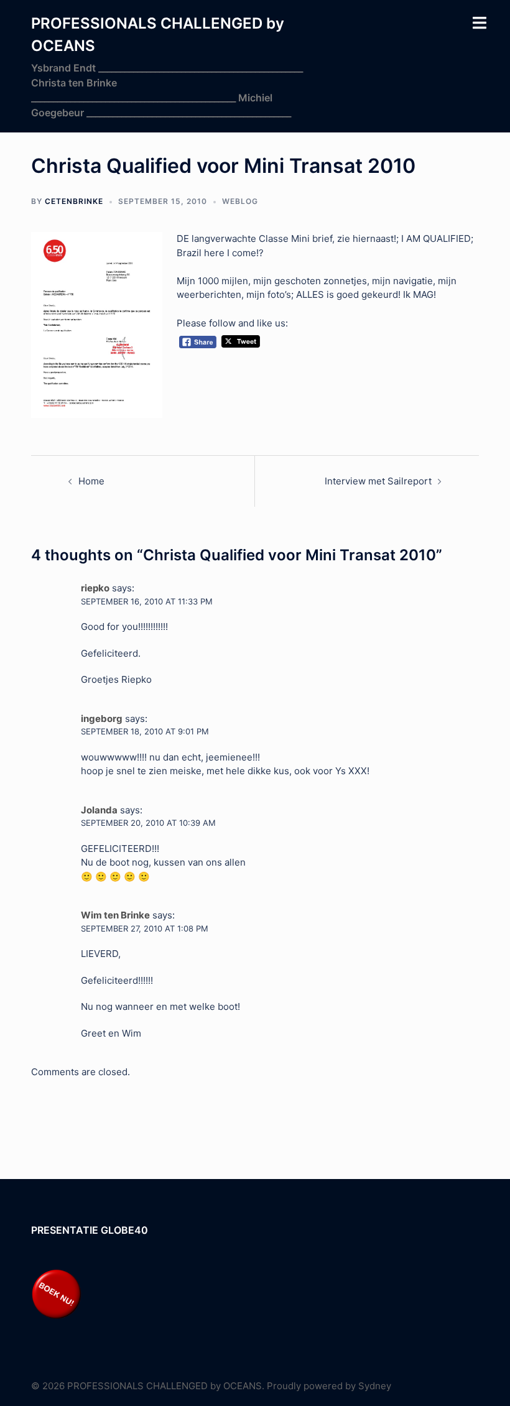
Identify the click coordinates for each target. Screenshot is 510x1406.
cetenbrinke (74, 201)
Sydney (374, 1386)
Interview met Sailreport (378, 481)
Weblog (240, 201)
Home (91, 481)
